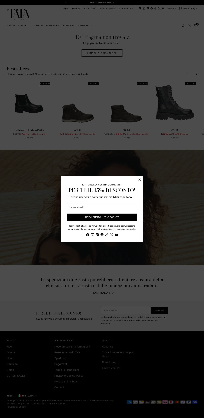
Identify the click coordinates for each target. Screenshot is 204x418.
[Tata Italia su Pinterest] (102, 235)
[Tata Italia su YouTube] (116, 235)
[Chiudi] (139, 179)
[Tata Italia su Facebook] (87, 235)
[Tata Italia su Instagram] (92, 235)
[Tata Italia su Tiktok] (107, 235)
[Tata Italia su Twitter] (111, 235)
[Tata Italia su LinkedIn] (97, 235)
